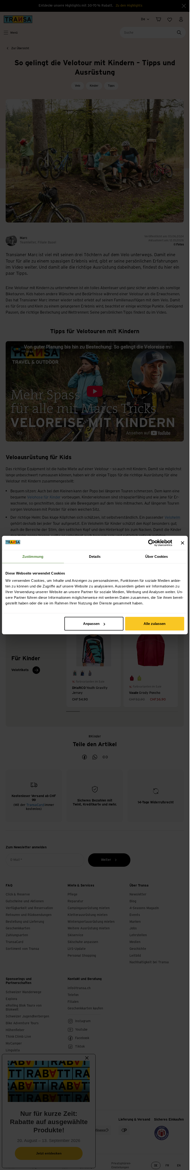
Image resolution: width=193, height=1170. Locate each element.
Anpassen (91, 624)
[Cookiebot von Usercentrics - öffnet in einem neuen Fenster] (151, 542)
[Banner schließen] (182, 542)
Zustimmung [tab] (32, 556)
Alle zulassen (154, 624)
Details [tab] (95, 556)
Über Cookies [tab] (156, 556)
